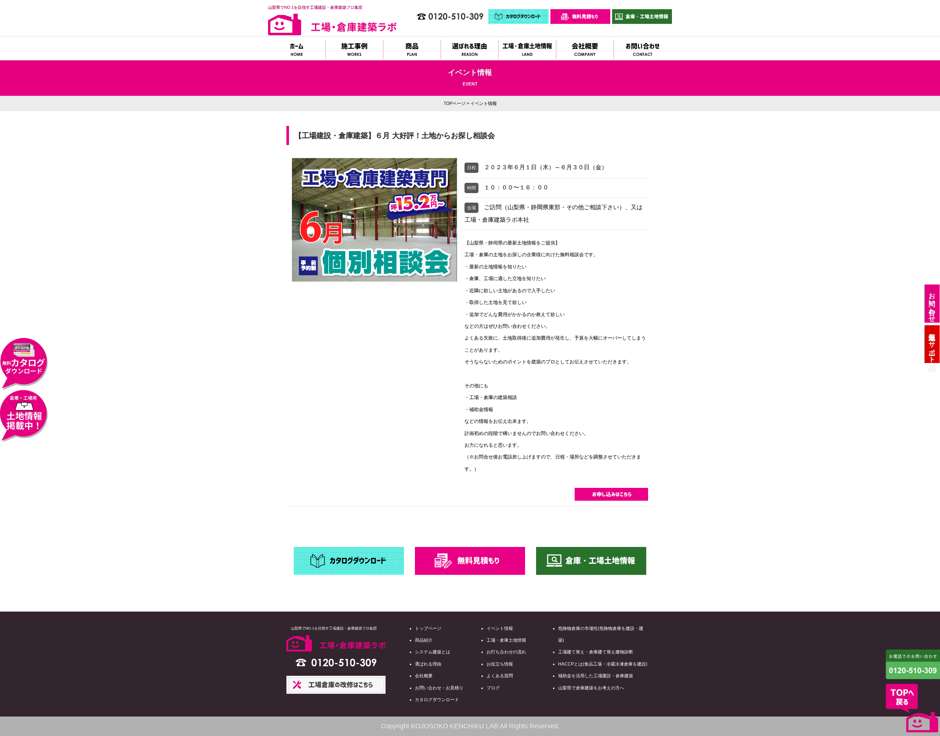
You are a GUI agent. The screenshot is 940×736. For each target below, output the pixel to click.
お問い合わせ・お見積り (439, 687)
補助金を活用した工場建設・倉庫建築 (595, 675)
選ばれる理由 (428, 664)
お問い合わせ (932, 303)
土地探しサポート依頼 (932, 344)
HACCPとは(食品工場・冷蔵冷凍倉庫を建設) (602, 664)
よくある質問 (500, 675)
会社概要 (424, 675)
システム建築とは (432, 652)
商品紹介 (424, 640)
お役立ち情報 (500, 664)
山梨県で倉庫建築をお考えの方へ (591, 687)
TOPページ (455, 103)
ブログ (493, 687)
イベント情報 (500, 628)
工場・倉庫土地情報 (506, 640)
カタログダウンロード (437, 699)
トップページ (428, 628)
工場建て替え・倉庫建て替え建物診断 (595, 652)
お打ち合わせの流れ (506, 652)
